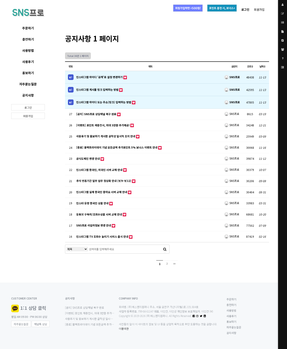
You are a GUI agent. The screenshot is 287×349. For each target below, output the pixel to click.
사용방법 (28, 50)
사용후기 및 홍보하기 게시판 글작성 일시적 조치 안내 (106, 136)
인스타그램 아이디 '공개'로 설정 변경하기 (99, 77)
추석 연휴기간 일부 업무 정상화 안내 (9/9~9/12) (104, 181)
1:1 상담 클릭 (33, 308)
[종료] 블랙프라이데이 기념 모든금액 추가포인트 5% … (95, 324)
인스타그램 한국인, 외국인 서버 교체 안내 (99, 170)
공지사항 (28, 95)
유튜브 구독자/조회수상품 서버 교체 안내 (99, 214)
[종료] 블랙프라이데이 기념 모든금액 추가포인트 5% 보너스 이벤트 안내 (117, 147)
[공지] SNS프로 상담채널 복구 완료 (96, 114)
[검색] (164, 249)
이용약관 (124, 328)
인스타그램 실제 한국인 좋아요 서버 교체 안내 (102, 192)
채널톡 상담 (40, 324)
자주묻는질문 (28, 84)
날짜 (261, 66)
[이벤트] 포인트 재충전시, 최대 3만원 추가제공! (103, 125)
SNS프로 (234, 77)
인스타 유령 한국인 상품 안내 (92, 203)
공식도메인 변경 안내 (88, 158)
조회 (249, 66)
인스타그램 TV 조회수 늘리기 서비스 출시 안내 (102, 236)
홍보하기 (28, 73)
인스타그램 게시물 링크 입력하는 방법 (97, 89)
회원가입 (259, 9)
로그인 (28, 107)
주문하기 (28, 28)
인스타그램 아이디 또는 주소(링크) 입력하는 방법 (104, 102)
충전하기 (28, 39)
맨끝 (174, 263)
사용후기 (28, 61)
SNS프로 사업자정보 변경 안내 (94, 225)
